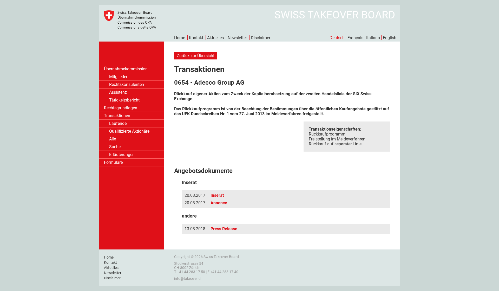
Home (179, 37)
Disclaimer (260, 37)
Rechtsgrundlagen (120, 107)
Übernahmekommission (126, 68)
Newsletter (237, 37)
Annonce (219, 202)
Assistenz (118, 92)
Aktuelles (215, 37)
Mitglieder (118, 76)
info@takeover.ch (188, 278)
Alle (112, 139)
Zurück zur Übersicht (195, 55)
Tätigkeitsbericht (124, 100)
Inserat (217, 195)
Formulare (113, 162)
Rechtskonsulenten (126, 84)
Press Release (224, 228)
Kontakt (196, 37)
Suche (115, 146)
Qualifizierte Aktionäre (129, 131)
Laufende (118, 123)
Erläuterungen (122, 154)
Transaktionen (117, 115)
